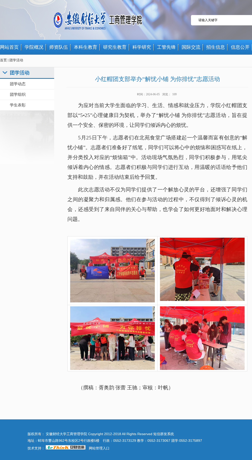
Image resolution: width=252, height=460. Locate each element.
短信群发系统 (163, 434)
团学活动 (16, 60)
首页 (3, 60)
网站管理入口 (99, 448)
